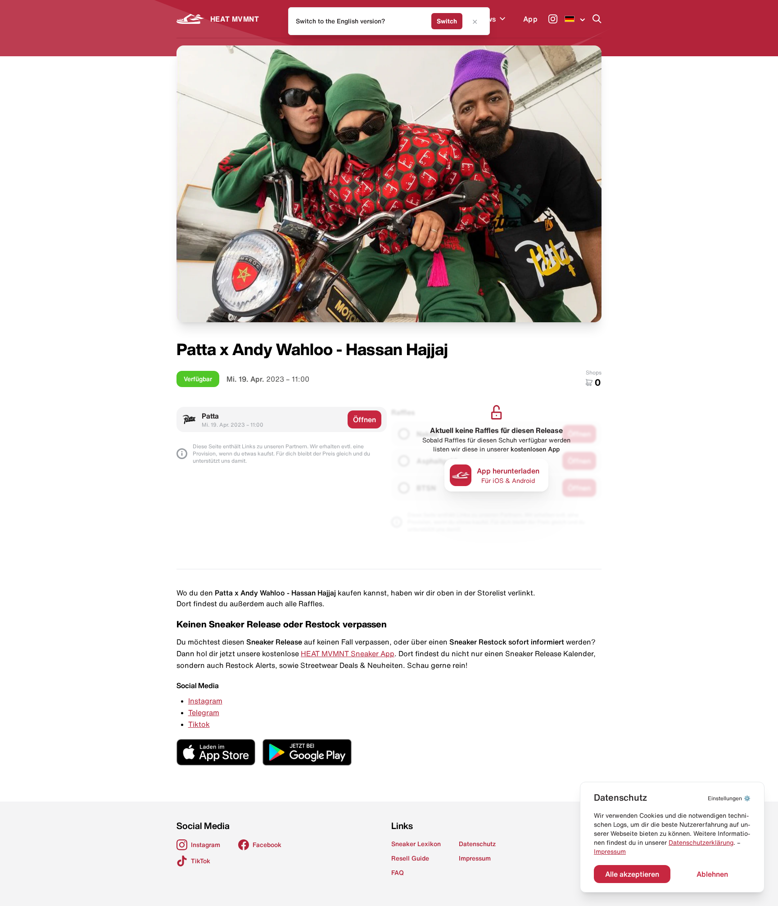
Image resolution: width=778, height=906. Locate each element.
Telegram (203, 712)
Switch (447, 21)
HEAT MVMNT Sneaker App (347, 653)
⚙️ (729, 798)
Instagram (205, 700)
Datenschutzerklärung (701, 842)
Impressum (610, 851)
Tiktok (199, 724)
